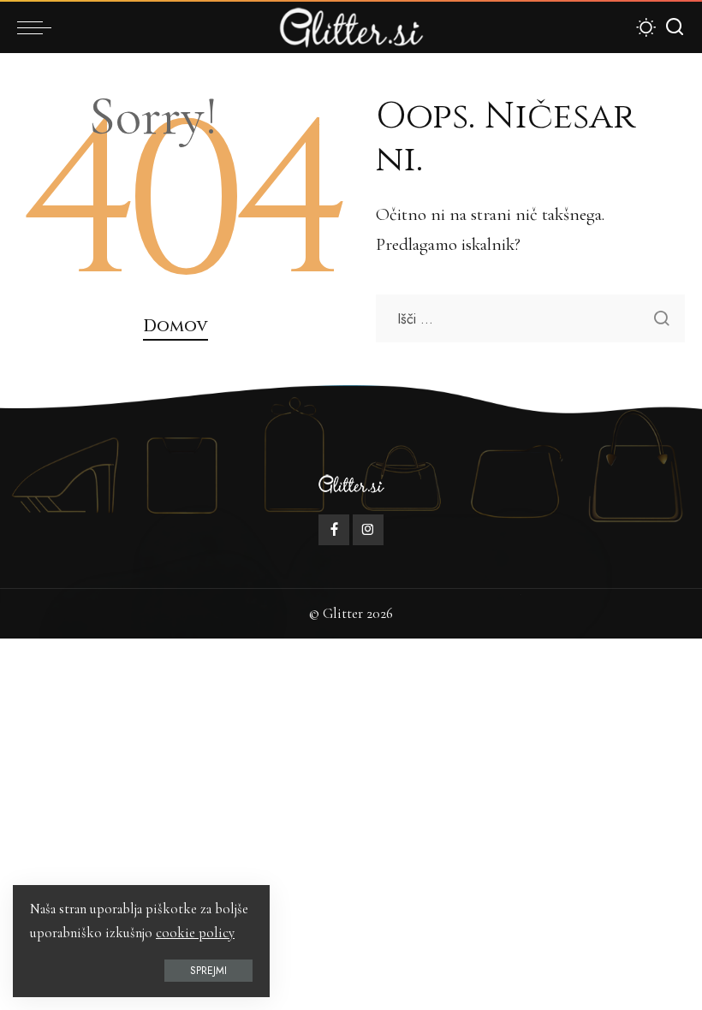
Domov (175, 326)
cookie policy (195, 933)
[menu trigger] (38, 27)
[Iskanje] (674, 27)
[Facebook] (333, 529)
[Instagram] (368, 529)
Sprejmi (208, 970)
